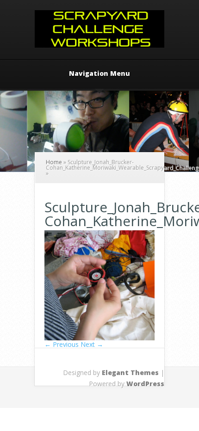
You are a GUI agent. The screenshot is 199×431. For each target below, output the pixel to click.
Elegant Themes (130, 372)
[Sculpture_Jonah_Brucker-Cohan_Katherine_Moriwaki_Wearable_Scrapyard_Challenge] (99, 337)
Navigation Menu (99, 74)
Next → (92, 344)
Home (54, 162)
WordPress (145, 383)
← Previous (61, 344)
